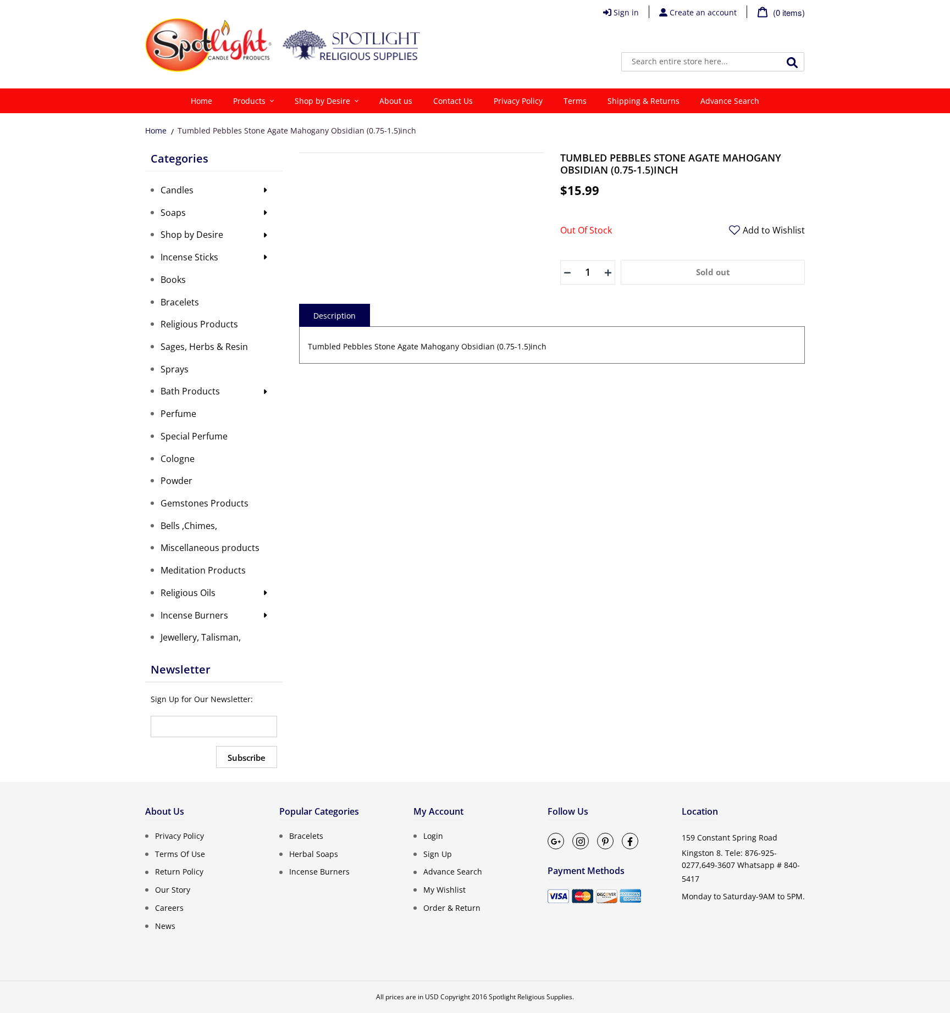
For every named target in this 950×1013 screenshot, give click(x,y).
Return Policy (179, 871)
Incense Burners (319, 871)
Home (156, 130)
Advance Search (452, 871)
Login (433, 836)
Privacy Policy (179, 836)
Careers (169, 908)
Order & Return (451, 908)
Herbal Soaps (313, 853)
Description (334, 315)
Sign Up (437, 853)
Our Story (172, 889)
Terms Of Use (180, 853)
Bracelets (306, 836)
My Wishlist (444, 889)
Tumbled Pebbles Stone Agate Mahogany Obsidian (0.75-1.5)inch (297, 130)
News (165, 925)
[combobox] (712, 61)
